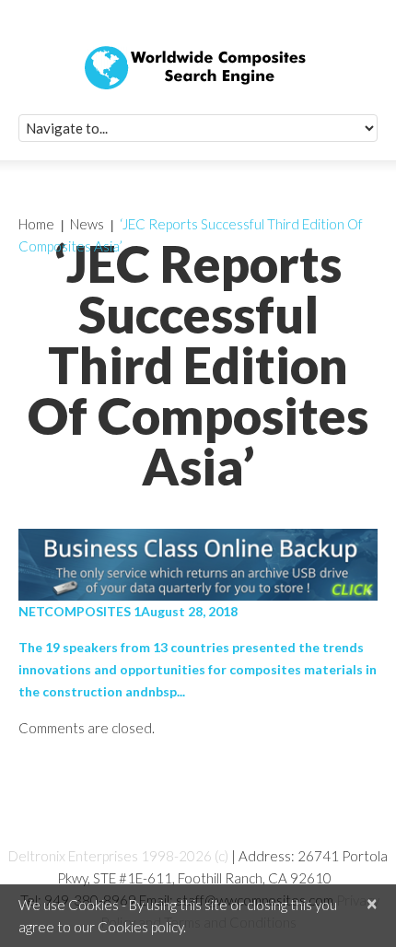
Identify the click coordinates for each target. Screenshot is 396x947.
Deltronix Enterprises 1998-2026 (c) (118, 856)
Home (36, 224)
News (87, 224)
